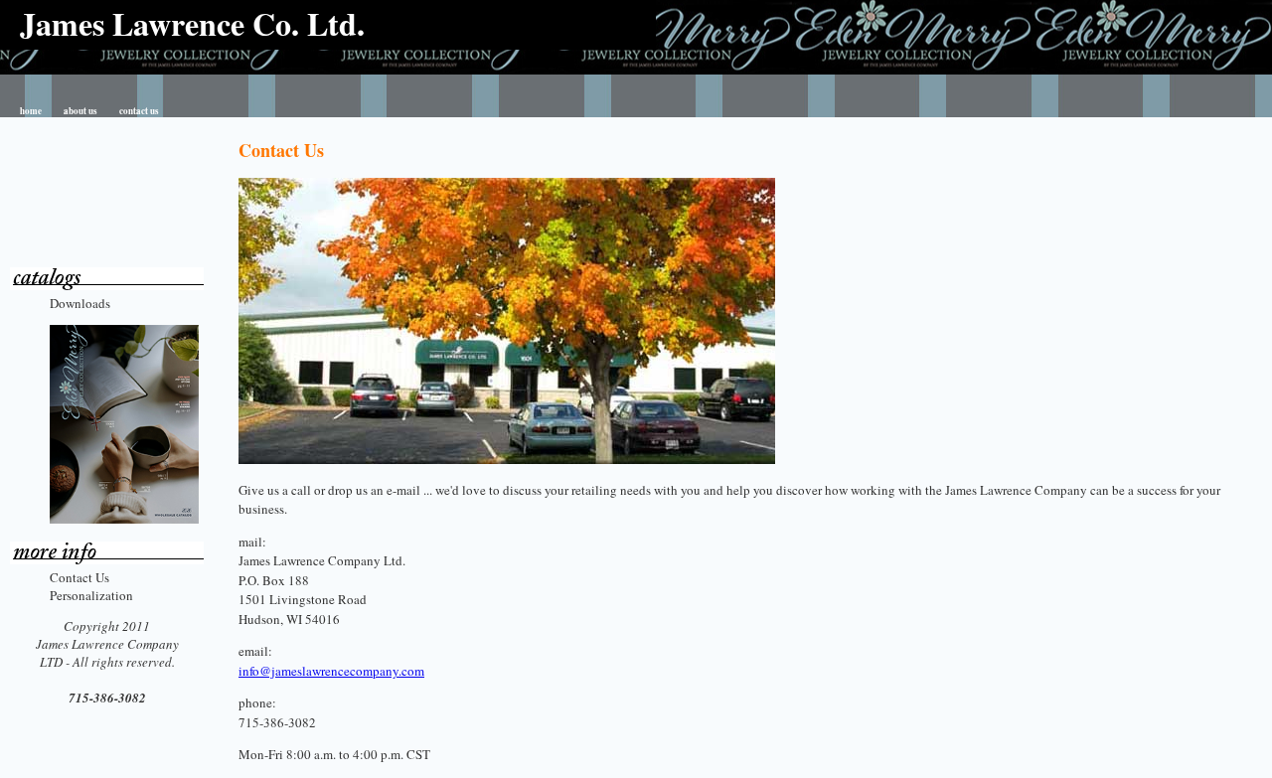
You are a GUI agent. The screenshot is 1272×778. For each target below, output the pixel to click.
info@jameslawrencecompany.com (331, 671)
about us (80, 110)
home (31, 110)
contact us (139, 110)
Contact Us (79, 577)
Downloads (80, 303)
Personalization (91, 595)
